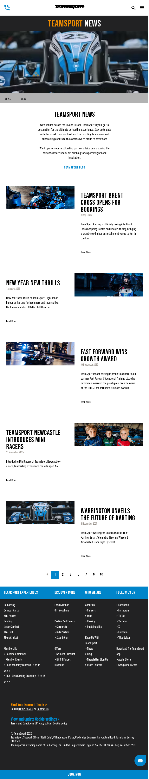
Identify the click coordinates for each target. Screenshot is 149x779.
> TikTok (120, 616)
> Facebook (122, 605)
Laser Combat (11, 627)
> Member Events (13, 659)
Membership (10, 648)
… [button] (78, 575)
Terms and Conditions (22, 723)
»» (101, 575)
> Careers (90, 610)
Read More (86, 252)
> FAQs (88, 616)
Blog (23, 99)
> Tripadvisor (123, 638)
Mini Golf (8, 632)
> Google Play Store (126, 665)
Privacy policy (43, 723)
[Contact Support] (140, 760)
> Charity (90, 621)
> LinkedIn (121, 632)
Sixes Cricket (11, 638)
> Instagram (123, 610)
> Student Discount (65, 654)
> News (89, 648)
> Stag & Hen (61, 638)
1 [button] (55, 575)
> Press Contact (93, 665)
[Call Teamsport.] (7, 8)
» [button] (94, 575)
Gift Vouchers (62, 610)
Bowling (8, 621)
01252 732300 (25, 709)
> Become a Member (15, 654)
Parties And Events (65, 621)
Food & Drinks (62, 605)
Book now (74, 774)
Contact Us (43, 709)
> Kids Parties (62, 632)
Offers (58, 648)
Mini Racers (10, 616)
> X (118, 627)
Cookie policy (60, 723)
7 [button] (86, 575)
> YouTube (121, 621)
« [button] (47, 575)
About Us (90, 605)
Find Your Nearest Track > (29, 704)
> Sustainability (93, 627)
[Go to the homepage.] (69, 7)
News (8, 99)
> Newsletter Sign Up (96, 659)
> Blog (88, 654)
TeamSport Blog (74, 167)
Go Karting (9, 605)
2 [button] (63, 575)
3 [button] (70, 575)
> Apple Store (123, 659)
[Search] (133, 7)
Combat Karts (11, 610)
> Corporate (61, 627)
